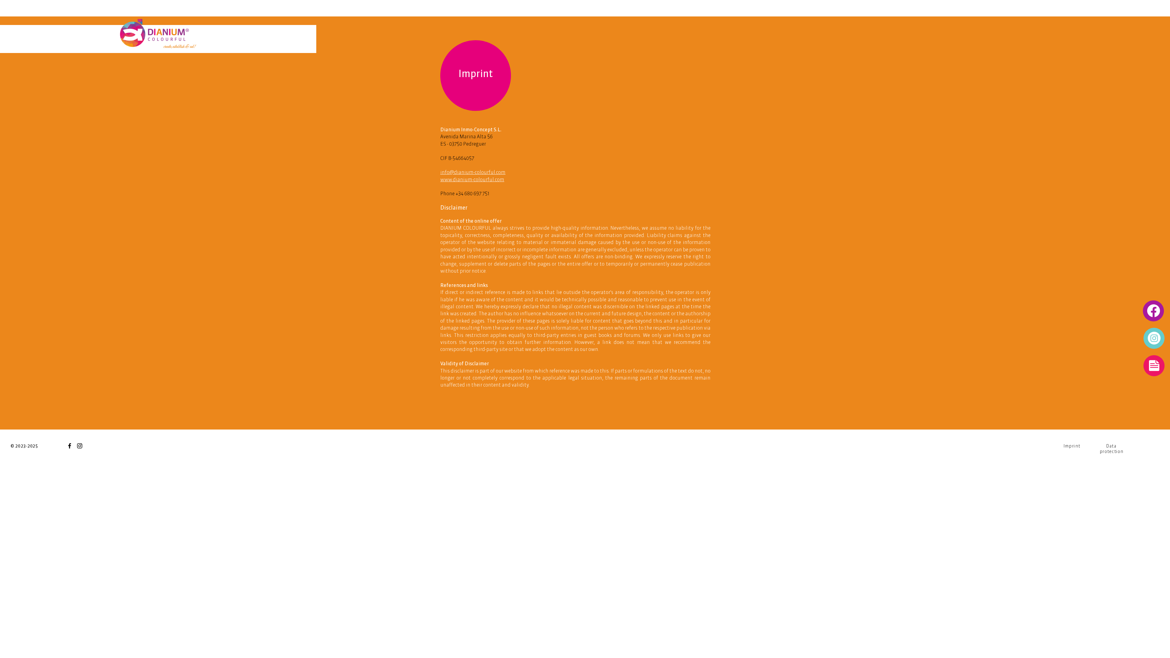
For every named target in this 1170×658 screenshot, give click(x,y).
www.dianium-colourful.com (472, 179)
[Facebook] (69, 445)
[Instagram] (79, 445)
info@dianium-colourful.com (472, 172)
